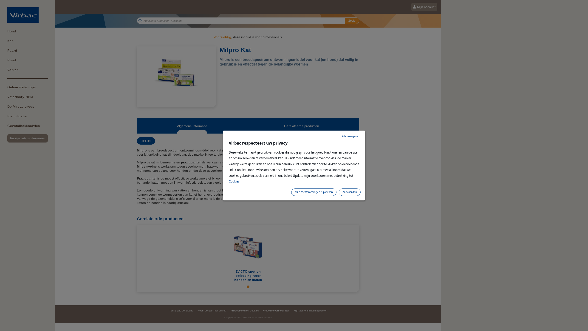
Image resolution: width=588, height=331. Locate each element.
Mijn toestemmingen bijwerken (314, 192)
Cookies (234, 181)
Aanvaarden (349, 192)
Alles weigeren (350, 136)
